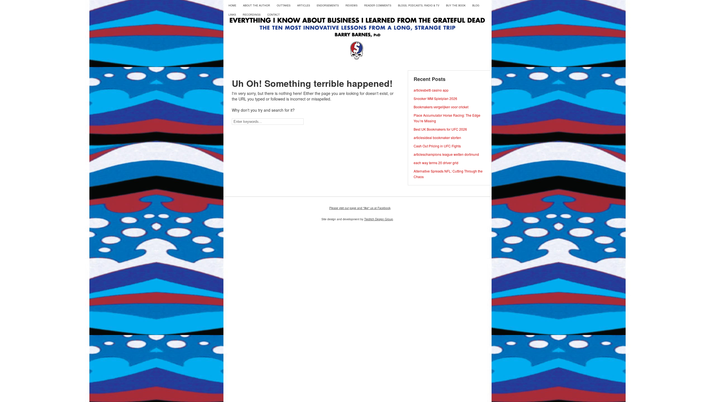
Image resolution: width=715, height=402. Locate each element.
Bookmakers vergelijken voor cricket (441, 106)
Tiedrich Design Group (378, 219)
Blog (475, 5)
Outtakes (283, 5)
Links (232, 14)
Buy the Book (456, 5)
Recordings (252, 14)
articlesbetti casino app (431, 90)
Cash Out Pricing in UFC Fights (437, 145)
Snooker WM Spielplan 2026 (435, 98)
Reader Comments (377, 5)
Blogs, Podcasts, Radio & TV (418, 5)
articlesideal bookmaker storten (437, 137)
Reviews (351, 5)
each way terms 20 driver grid (436, 162)
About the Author (256, 5)
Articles (303, 5)
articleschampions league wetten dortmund (446, 154)
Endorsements (328, 5)
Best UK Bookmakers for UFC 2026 (440, 129)
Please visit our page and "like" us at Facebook (359, 208)
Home (232, 5)
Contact (273, 14)
